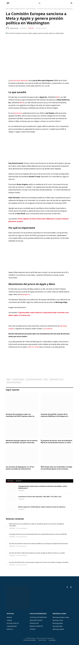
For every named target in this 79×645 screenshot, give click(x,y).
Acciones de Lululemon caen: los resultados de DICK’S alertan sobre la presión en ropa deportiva (20, 415)
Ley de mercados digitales (34, 379)
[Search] (71, 3)
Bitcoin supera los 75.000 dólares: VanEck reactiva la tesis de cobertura (41, 507)
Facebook (48, 328)
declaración (18, 113)
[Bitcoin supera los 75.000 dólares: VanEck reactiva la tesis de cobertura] (11, 509)
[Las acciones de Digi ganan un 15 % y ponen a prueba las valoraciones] (22, 455)
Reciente (19, 481)
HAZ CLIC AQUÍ (33, 347)
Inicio (7, 9)
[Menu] (8, 3)
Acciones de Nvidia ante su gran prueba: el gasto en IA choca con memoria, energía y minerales (38, 562)
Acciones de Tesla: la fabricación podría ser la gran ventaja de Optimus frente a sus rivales (37, 553)
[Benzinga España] (39, 3)
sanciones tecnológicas (14, 382)
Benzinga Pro (25, 294)
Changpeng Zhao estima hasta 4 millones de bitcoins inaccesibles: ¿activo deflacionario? (42, 487)
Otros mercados (30, 9)
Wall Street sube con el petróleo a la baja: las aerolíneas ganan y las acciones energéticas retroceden (56, 468)
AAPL (58, 97)
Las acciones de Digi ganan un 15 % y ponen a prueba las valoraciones (20, 468)
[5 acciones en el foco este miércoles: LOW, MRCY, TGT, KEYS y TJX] (11, 499)
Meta (45, 379)
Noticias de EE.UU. (20, 9)
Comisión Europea (18, 379)
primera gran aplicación (19, 80)
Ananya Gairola (14, 28)
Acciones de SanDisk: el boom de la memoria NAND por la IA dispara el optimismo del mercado (54, 415)
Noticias (12, 9)
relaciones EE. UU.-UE (56, 379)
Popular (10, 481)
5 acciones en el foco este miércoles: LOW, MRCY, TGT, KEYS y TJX (39, 496)
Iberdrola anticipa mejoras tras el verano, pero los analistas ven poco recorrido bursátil (22, 442)
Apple (8, 379)
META (21, 102)
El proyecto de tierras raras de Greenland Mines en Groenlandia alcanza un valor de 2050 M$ (57, 442)
